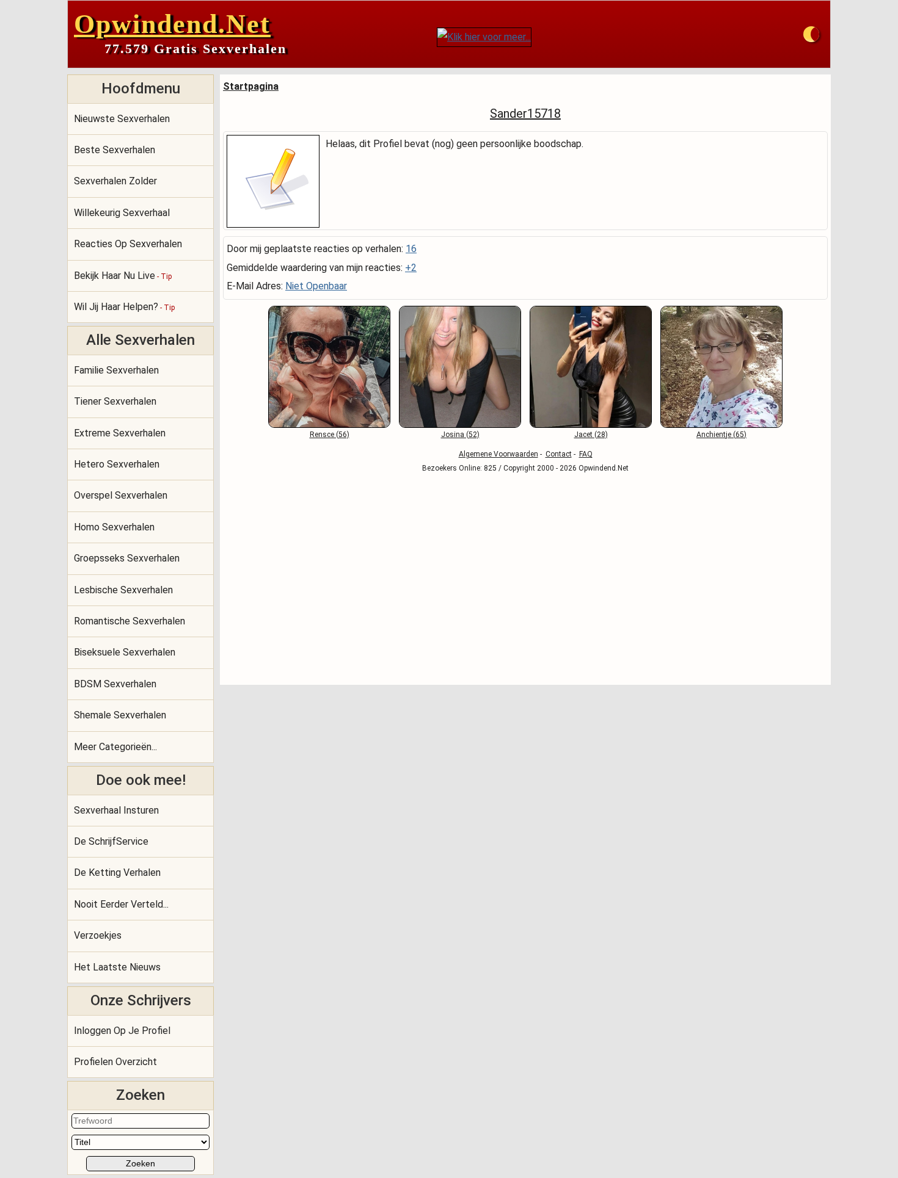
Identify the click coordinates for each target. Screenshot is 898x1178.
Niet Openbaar (316, 286)
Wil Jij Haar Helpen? (124, 307)
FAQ (586, 454)
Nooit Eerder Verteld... (121, 904)
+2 (411, 267)
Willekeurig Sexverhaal (122, 213)
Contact (559, 454)
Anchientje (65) (721, 434)
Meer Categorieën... (115, 747)
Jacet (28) (591, 434)
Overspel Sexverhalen (120, 495)
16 (411, 249)
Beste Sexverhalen (114, 150)
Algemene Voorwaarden (498, 454)
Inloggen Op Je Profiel (122, 1030)
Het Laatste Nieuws (117, 967)
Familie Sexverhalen (116, 370)
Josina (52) (460, 434)
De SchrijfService (111, 841)
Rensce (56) (329, 434)
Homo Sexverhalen (114, 527)
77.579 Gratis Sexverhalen (195, 48)
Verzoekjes (98, 935)
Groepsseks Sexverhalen (127, 558)
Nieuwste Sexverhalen (122, 119)
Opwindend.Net (172, 24)
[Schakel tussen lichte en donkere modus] (811, 34)
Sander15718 (525, 113)
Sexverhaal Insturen (116, 810)
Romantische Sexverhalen (129, 621)
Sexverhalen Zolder (115, 181)
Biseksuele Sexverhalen (124, 652)
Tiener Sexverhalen (115, 401)
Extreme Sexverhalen (120, 433)
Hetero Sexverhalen (116, 464)
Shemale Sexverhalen (120, 715)
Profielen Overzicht (115, 1062)
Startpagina (251, 86)
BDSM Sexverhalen (115, 684)
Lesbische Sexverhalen (123, 590)
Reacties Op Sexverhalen (128, 244)
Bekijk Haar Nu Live (123, 275)
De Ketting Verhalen (117, 872)
